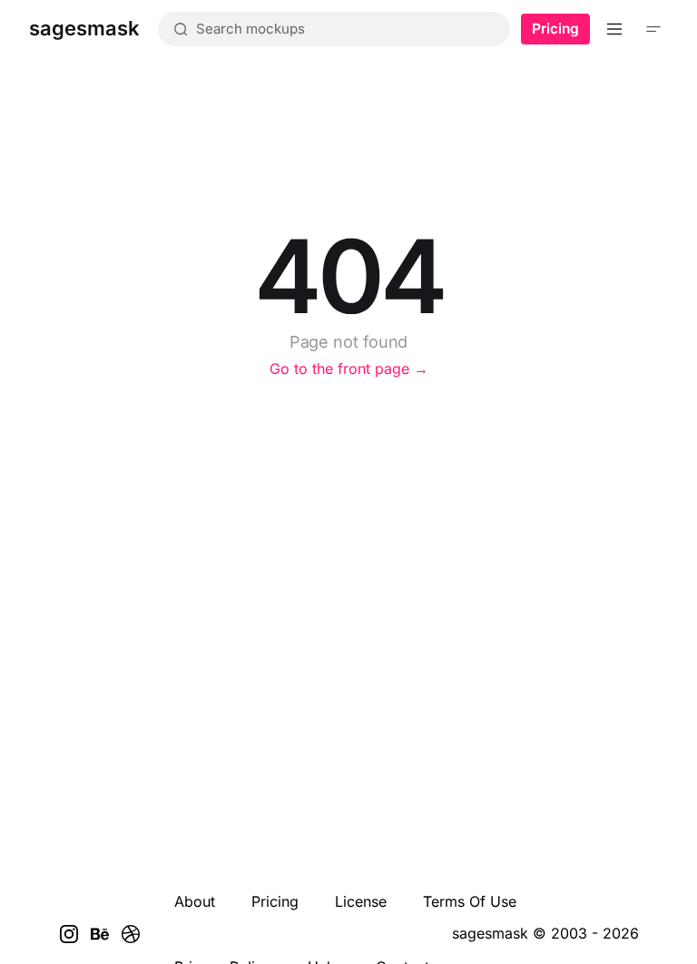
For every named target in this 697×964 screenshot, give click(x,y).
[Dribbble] (131, 934)
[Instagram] (69, 934)
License (361, 901)
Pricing (555, 28)
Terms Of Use (469, 901)
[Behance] (100, 934)
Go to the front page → (349, 368)
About (194, 901)
